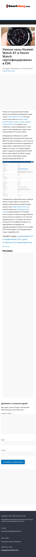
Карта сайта (5, 538)
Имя (3, 440)
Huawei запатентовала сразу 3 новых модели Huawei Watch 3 (16, 121)
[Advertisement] (18, 92)
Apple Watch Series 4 (20, 207)
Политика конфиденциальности (11, 531)
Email (3, 450)
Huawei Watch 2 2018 (15, 117)
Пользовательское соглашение (11, 541)
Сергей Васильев (8, 71)
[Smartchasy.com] (3, 22)
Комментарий (6, 413)
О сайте (3, 528)
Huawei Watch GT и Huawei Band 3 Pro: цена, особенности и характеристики (17, 239)
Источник (6, 246)
